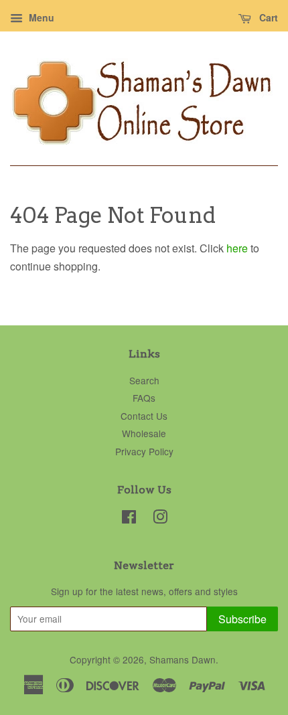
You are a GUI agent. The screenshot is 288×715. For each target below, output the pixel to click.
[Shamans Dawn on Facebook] (129, 519)
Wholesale (144, 433)
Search (144, 380)
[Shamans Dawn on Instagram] (160, 519)
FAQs (144, 397)
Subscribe (242, 619)
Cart (267, 17)
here (237, 248)
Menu (40, 17)
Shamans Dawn (182, 659)
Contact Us (144, 415)
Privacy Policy (144, 451)
